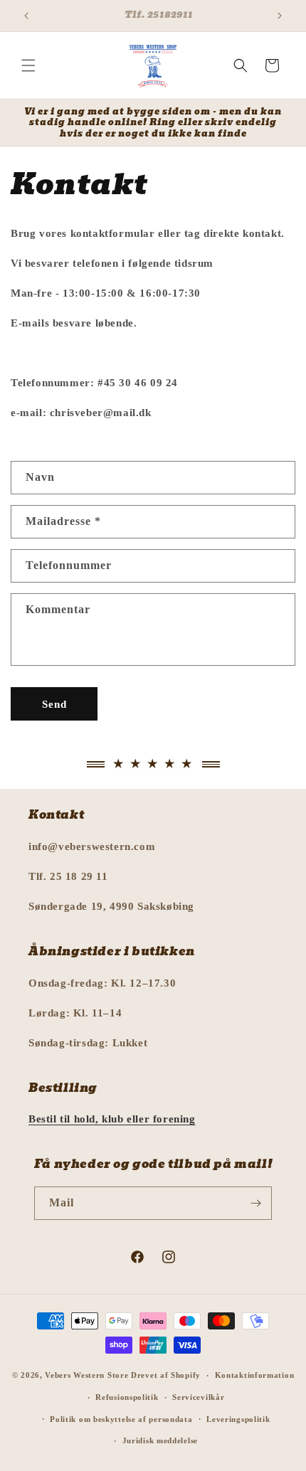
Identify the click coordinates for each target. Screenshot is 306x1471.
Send (54, 704)
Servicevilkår (198, 1397)
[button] (28, 65)
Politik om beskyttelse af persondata (121, 1419)
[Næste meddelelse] (279, 15)
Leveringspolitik (238, 1419)
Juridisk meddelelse (160, 1440)
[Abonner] (255, 1203)
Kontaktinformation (255, 1375)
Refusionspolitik (126, 1397)
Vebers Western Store (86, 1375)
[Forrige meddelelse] (26, 15)
